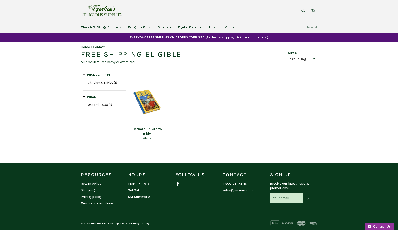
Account (312, 27)
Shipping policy (93, 190)
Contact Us (381, 226)
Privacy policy (91, 197)
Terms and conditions (97, 203)
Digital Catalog (189, 27)
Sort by (292, 53)
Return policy (91, 183)
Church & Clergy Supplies (101, 27)
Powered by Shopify (137, 223)
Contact (231, 27)
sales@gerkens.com (238, 190)
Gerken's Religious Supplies (108, 223)
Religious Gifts (139, 27)
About (213, 27)
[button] (97, 75)
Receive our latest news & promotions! (289, 185)
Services (164, 27)
